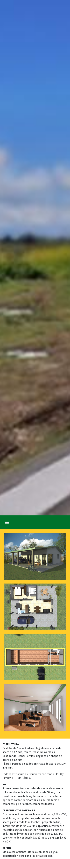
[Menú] (7, 522)
